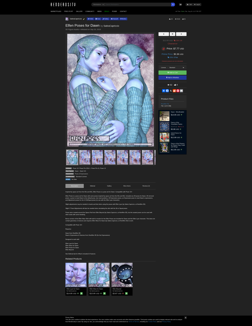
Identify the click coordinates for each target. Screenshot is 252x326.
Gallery (79, 11)
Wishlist (123, 19)
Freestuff (115, 19)
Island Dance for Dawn (176, 133)
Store (98, 19)
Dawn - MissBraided (177, 112)
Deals (106, 11)
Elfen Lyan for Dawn (73, 289)
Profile (91, 19)
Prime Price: (168, 54)
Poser (114, 11)
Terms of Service (134, 321)
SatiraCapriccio (111, 26)
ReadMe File (165, 104)
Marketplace (56, 11)
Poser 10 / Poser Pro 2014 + (82, 168)
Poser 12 (103, 168)
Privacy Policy (166, 321)
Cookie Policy (152, 321)
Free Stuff (68, 11)
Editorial (92, 186)
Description (74, 186)
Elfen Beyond (117, 289)
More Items (127, 186)
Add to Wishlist (173, 78)
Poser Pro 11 (95, 168)
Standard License (81, 176)
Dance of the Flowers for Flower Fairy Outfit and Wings (178, 145)
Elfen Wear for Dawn (96, 289)
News (99, 11)
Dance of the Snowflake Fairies (176, 123)
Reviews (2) (146, 186)
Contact (123, 11)
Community (89, 11)
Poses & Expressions (81, 174)
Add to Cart (173, 73)
